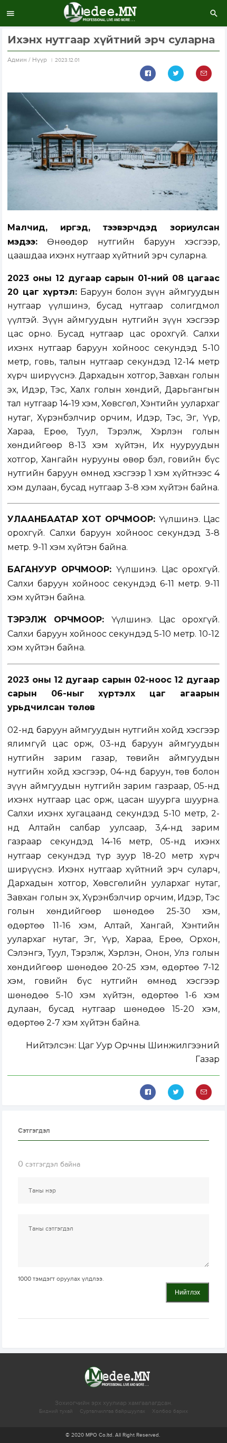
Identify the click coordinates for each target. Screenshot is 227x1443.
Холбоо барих (170, 1411)
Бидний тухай (56, 1411)
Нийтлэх (187, 1292)
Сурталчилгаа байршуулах (112, 1411)
